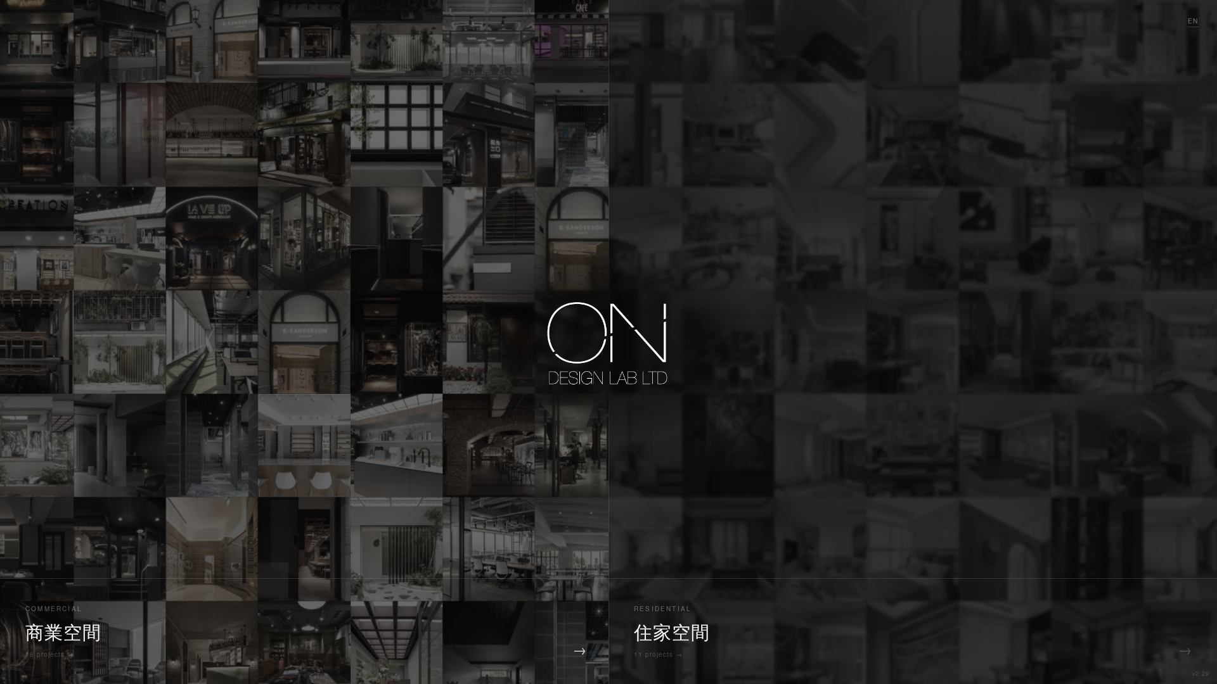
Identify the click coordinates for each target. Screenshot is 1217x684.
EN (1193, 20)
